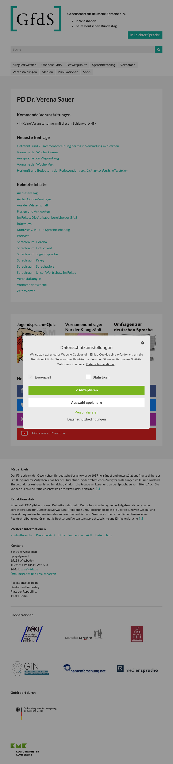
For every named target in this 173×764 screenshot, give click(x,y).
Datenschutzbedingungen (86, 419)
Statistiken (101, 377)
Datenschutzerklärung (101, 364)
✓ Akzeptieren (86, 390)
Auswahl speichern (86, 402)
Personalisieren (86, 412)
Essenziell (43, 377)
